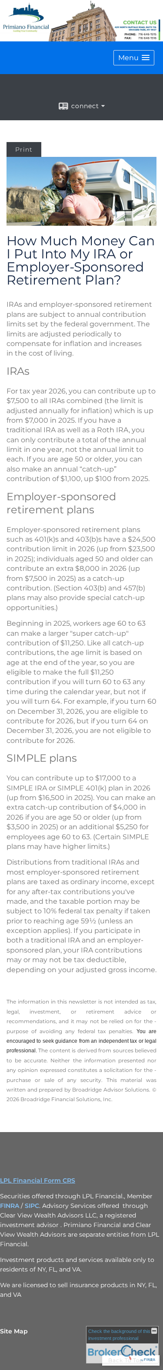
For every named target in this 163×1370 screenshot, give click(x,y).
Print (24, 149)
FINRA (9, 1206)
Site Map (14, 1331)
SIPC (32, 1206)
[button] (133, 57)
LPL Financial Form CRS (37, 1180)
